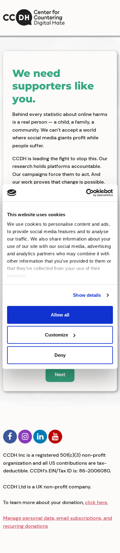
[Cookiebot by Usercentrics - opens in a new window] (86, 193)
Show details (87, 295)
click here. (96, 502)
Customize (56, 334)
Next (60, 374)
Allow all (60, 314)
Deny (60, 354)
